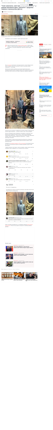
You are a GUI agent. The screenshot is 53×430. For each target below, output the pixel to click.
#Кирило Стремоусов (16, 269)
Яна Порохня (4, 11)
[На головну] (26, 1)
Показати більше (44, 115)
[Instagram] (47, 1)
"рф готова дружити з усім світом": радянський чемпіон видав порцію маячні (23, 247)
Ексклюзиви (29, 2)
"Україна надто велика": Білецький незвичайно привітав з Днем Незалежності (45, 50)
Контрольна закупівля (21, 2)
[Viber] (42, 1)
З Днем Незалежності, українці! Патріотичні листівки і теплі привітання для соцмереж (44, 84)
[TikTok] (49, 1)
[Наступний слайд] (52, 3)
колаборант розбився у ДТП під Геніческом (18, 143)
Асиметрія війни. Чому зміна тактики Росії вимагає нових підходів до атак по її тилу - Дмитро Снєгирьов (45, 96)
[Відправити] (11, 1)
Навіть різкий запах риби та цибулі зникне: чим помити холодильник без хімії (45, 111)
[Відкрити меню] (2, 1)
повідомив (9, 65)
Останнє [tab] (41, 44)
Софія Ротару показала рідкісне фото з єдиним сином (45, 101)
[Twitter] (46, 1)
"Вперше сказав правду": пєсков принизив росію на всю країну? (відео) (23, 255)
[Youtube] (45, 1)
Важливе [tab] (50, 44)
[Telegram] (44, 1)
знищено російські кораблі (22, 45)
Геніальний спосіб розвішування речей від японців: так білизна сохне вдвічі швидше (45, 68)
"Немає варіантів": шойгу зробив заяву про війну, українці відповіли (23, 262)
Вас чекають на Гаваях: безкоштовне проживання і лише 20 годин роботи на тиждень (45, 106)
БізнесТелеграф (35, 2)
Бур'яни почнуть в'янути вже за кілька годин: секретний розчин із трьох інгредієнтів (45, 73)
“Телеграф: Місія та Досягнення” (44, 2)
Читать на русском (4, 13)
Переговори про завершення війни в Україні (9, 2)
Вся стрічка (41, 46)
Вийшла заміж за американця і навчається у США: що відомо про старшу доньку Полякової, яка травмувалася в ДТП (44, 62)
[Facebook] (41, 1)
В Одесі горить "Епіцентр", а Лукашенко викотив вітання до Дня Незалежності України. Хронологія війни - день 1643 (45, 78)
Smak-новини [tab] (45, 44)
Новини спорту (16, 245)
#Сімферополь (5, 269)
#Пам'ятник (10, 269)
